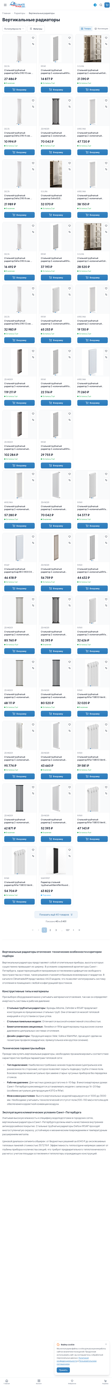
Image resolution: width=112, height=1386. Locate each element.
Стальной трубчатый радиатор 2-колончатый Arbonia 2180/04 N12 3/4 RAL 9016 (91, 322)
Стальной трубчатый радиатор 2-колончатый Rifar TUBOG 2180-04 (55, 71)
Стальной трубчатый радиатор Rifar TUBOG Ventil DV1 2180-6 (91, 696)
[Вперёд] (73, 930)
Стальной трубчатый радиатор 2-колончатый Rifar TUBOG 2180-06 (55, 385)
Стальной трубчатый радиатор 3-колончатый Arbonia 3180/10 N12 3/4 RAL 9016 (91, 385)
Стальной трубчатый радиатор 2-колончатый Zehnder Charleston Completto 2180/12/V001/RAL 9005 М (56, 696)
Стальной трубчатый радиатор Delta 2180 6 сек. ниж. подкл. (17, 259)
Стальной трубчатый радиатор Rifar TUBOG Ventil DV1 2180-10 (91, 821)
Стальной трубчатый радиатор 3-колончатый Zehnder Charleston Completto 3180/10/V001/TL (19, 447)
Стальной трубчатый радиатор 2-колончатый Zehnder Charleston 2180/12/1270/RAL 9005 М (17, 821)
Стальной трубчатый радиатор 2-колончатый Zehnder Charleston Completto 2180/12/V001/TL (19, 633)
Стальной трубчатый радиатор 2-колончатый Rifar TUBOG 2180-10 (55, 259)
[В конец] (79, 930)
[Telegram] (95, 5)
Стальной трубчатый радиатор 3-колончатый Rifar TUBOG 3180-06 (92, 633)
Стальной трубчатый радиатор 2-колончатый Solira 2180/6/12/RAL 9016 (92, 71)
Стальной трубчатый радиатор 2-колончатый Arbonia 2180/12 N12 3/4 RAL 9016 (18, 508)
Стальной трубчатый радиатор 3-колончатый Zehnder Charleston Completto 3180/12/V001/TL (19, 385)
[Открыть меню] (5, 5)
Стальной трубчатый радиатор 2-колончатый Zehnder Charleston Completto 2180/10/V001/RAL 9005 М (56, 134)
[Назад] (38, 930)
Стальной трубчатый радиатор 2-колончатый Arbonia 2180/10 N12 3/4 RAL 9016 (91, 134)
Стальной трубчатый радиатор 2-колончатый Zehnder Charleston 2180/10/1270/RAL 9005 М (54, 633)
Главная (6, 13)
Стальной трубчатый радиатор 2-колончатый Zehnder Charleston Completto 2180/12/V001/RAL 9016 (56, 508)
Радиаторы (19, 13)
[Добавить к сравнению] (33, 44)
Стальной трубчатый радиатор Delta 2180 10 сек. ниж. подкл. (18, 71)
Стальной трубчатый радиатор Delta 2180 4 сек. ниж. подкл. (17, 134)
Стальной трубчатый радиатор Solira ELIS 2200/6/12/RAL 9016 (51, 197)
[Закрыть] (106, 1344)
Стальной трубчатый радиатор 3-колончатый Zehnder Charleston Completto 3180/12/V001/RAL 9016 (19, 758)
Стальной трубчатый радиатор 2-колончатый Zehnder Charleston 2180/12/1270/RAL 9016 (53, 821)
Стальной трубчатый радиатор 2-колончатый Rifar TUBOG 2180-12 (92, 570)
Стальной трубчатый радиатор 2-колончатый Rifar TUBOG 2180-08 (55, 447)
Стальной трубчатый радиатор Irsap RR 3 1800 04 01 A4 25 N (19, 570)
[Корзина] (107, 5)
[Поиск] (101, 5)
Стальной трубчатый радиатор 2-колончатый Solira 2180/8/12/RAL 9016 (92, 259)
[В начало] (32, 930)
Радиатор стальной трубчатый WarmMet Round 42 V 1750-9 (56, 883)
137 (67, 930)
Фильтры (37, 28)
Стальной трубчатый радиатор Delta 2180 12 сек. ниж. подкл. (18, 322)
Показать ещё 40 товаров (54, 914)
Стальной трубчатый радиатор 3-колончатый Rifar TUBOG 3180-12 (55, 322)
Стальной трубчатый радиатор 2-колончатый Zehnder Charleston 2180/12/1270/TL (16, 696)
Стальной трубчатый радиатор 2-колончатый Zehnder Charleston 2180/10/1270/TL (53, 570)
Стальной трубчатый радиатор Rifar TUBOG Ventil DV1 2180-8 (91, 758)
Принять (63, 1370)
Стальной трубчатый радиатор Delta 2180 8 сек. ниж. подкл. (17, 197)
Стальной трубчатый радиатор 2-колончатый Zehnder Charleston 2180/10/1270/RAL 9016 (53, 758)
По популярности (12, 28)
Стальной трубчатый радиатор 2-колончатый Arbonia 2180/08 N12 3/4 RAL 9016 (91, 197)
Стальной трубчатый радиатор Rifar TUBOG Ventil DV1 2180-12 (18, 883)
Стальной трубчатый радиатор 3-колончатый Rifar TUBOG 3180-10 (92, 508)
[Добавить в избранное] (33, 38)
